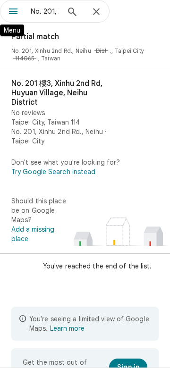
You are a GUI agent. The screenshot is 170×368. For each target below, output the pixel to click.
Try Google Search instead (53, 171)
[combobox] (45, 11)
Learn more (67, 328)
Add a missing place (32, 234)
